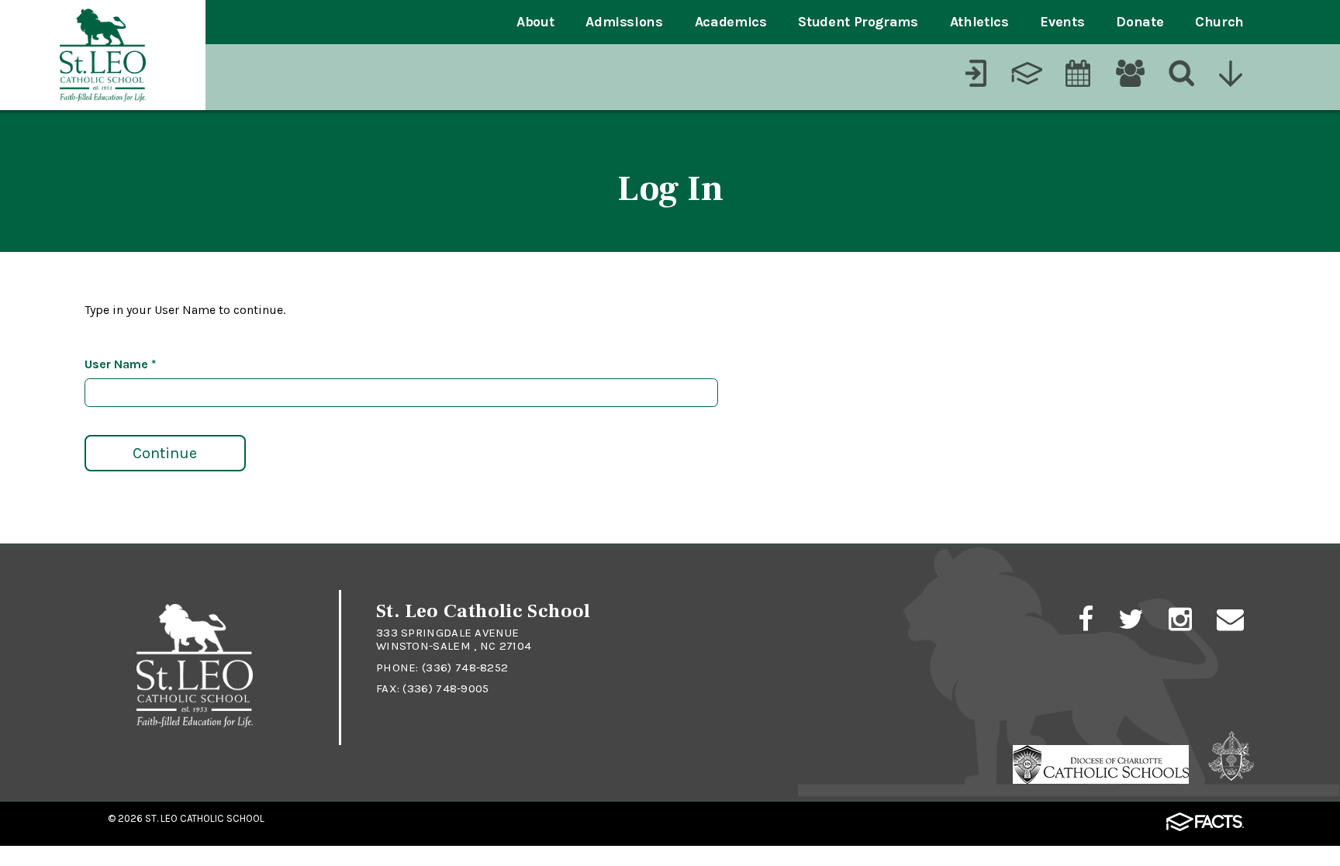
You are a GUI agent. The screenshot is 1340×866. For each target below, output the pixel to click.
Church (1219, 21)
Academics (731, 21)
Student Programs (857, 21)
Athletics (979, 21)
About (535, 21)
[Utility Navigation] (1232, 75)
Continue (165, 453)
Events (1062, 21)
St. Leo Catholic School (204, 818)
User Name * (121, 364)
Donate (1139, 21)
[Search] (1180, 75)
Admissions (623, 21)
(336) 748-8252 (465, 668)
